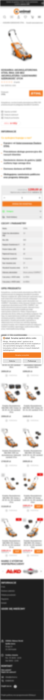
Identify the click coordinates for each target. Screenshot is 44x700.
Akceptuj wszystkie (22, 355)
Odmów (12, 361)
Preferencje (32, 361)
